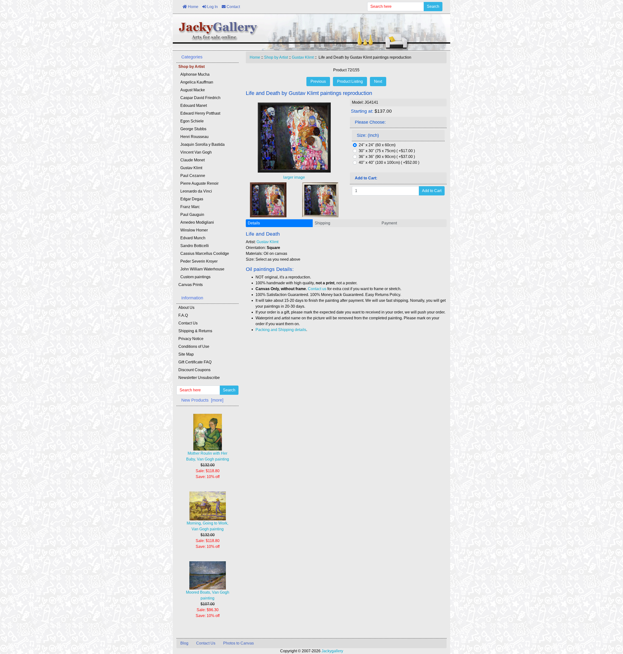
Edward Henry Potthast (199, 113)
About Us (186, 307)
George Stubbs (192, 129)
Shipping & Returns (195, 331)
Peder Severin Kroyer (198, 261)
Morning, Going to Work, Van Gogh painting (207, 526)
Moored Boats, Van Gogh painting (207, 595)
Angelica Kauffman (195, 82)
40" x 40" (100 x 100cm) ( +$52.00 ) (389, 162)
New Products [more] (202, 400)
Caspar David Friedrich (199, 98)
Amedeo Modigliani (196, 222)
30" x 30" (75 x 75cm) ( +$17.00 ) (387, 151)
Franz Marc (189, 207)
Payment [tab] (389, 223)
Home (192, 7)
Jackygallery (332, 651)
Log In (212, 7)
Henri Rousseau (193, 137)
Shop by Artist (276, 57)
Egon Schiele (191, 121)
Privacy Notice (190, 339)
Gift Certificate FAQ (194, 362)
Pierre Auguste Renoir (198, 183)
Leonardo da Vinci (195, 191)
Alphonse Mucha (194, 74)
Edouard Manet (192, 105)
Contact (233, 7)
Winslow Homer (193, 230)
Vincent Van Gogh (195, 152)
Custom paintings (194, 277)
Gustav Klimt (303, 57)
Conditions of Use (193, 346)
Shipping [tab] (322, 223)
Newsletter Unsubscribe (199, 378)
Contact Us (188, 323)
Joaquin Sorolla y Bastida (201, 144)
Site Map (186, 354)
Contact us (317, 289)
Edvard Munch (191, 238)
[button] (608, 630)
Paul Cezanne (191, 176)
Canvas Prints (190, 285)
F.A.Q (183, 315)
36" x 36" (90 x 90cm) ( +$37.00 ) (387, 157)
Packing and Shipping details (281, 330)
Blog (184, 643)
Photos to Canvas (238, 643)
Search (433, 6)
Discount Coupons (194, 370)
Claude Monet (191, 160)
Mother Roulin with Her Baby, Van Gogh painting (207, 456)
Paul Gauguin (191, 214)
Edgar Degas (190, 199)
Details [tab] (254, 223)
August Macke (191, 90)
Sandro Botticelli (193, 246)
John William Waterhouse (201, 269)
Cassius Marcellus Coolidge (203, 253)
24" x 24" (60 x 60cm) (377, 145)
